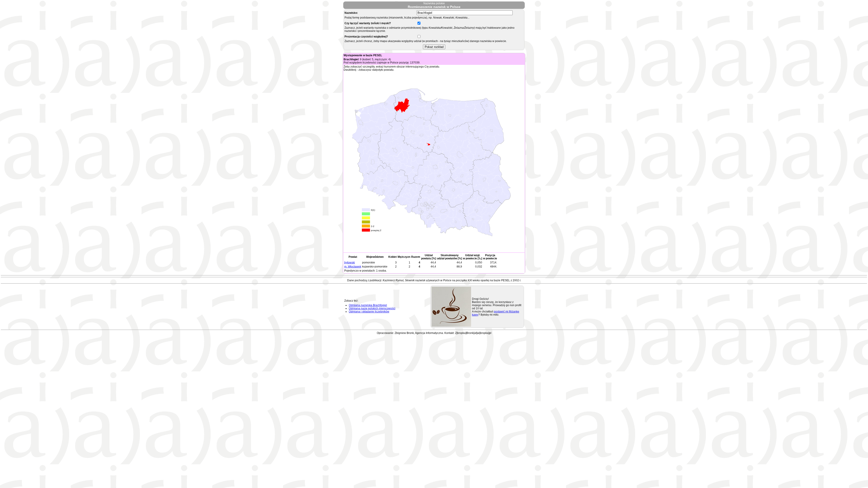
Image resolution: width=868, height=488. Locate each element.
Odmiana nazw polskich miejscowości (372, 308)
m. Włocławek (352, 266)
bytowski (349, 262)
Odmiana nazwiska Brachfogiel (368, 305)
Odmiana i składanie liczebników (369, 311)
